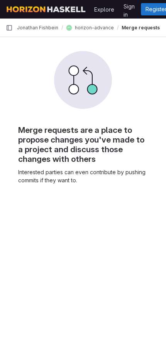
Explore (104, 9)
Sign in (129, 7)
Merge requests (141, 28)
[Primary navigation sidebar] (9, 28)
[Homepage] (46, 9)
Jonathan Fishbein (37, 28)
